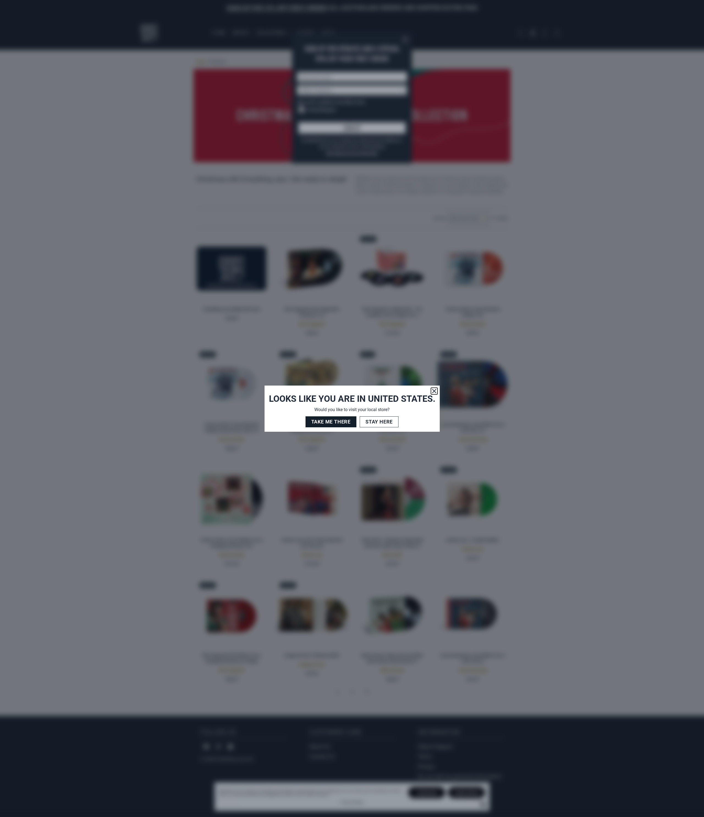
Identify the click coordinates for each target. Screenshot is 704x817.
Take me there (331, 422)
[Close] (434, 391)
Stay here (379, 422)
